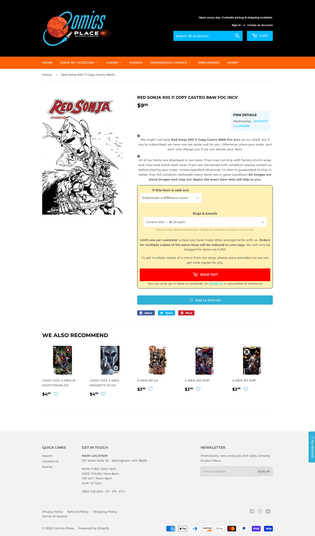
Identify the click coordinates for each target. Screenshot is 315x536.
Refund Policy (78, 511)
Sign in (236, 25)
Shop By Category (77, 63)
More (232, 63)
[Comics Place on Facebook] (252, 512)
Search (47, 455)
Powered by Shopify (93, 528)
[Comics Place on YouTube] (268, 512)
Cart (263, 36)
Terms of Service (54, 516)
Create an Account (260, 25)
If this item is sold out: (170, 190)
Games (112, 63)
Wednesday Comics (169, 63)
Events (136, 63)
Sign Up (264, 471)
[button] (205, 300)
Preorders (208, 63)
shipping (216, 283)
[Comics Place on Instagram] (260, 512)
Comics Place (63, 528)
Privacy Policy (52, 511)
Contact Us (50, 461)
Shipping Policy (105, 511)
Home (47, 63)
